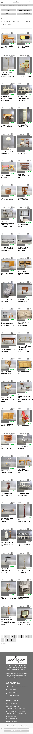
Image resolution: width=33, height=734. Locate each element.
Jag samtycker (16, 728)
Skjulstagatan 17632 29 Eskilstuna (14, 694)
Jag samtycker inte (16, 730)
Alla (14, 640)
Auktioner (5, 5)
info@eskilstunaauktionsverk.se (18, 687)
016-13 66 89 (12, 689)
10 (2, 640)
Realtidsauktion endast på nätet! (18, 5)
